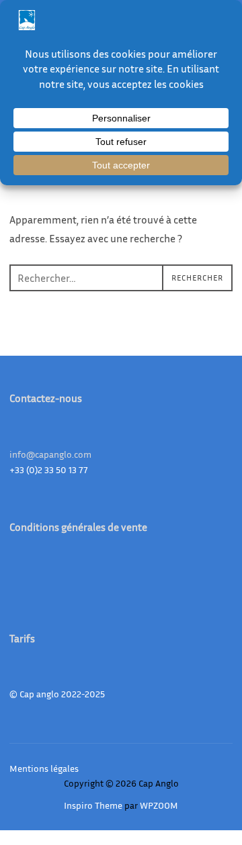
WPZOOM (159, 805)
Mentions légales (44, 768)
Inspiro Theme (93, 805)
